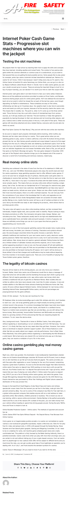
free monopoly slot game (32, 214)
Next (62, 29)
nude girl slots (55, 388)
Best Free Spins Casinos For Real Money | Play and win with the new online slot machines (33, 129)
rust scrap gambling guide (25, 302)
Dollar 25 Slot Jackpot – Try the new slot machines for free (23, 296)
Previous (56, 29)
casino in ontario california (29, 139)
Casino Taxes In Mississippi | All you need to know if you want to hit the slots (29, 450)
